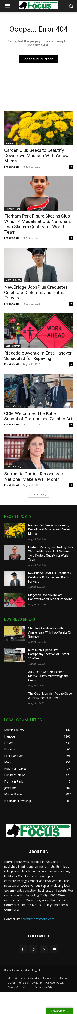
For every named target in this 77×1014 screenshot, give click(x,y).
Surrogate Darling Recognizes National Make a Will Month (33, 476)
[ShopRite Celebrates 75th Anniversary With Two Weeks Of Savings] (14, 633)
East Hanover (13, 345)
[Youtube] (54, 949)
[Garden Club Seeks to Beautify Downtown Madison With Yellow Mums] (38, 128)
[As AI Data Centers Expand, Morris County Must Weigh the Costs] (14, 677)
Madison (10, 142)
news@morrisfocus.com (37, 919)
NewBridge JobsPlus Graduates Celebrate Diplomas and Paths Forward (36, 292)
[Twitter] (44, 949)
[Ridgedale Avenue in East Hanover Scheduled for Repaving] (38, 330)
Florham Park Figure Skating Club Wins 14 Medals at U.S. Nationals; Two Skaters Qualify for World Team (38, 224)
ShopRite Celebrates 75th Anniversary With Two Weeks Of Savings (49, 632)
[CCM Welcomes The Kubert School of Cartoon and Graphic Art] (38, 391)
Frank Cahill (12, 166)
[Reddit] (33, 949)
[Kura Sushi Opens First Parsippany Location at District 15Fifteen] (14, 655)
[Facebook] (23, 949)
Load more (37, 494)
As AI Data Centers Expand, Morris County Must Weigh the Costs (48, 676)
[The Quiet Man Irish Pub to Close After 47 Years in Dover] (14, 699)
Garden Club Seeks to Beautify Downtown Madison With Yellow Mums (36, 156)
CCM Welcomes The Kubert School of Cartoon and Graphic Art (38, 416)
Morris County (13, 279)
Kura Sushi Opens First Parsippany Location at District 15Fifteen (48, 654)
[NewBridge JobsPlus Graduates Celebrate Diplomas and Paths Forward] (38, 265)
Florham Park (13, 208)
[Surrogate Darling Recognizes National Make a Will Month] (38, 451)
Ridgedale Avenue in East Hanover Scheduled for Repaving (38, 355)
